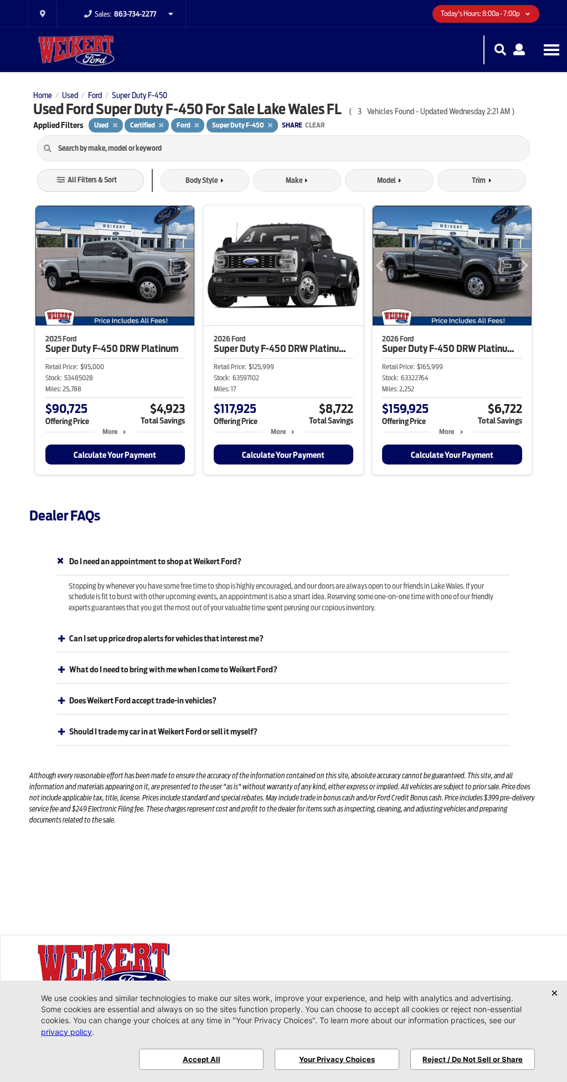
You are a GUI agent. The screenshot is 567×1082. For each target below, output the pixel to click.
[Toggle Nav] (551, 49)
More (109, 431)
